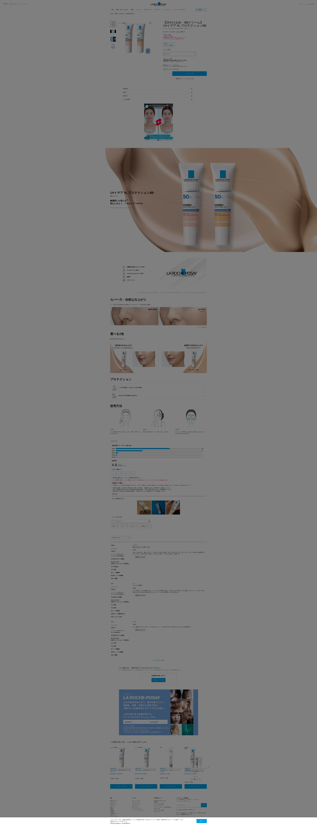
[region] (158, 821)
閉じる (201, 821)
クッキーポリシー (126, 823)
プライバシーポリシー (115, 823)
